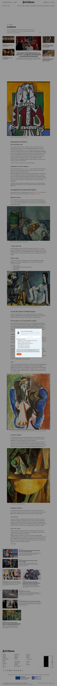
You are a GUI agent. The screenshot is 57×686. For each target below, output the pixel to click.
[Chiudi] (40, 330)
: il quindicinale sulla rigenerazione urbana (25, 343)
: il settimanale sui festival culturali (23, 347)
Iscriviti (19, 354)
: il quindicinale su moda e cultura (24, 344)
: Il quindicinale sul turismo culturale (24, 346)
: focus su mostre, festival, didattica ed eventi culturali (27, 340)
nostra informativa (30, 350)
